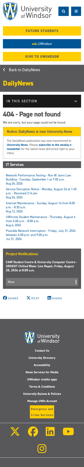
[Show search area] (63, 11)
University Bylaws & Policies (42, 394)
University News (17, 145)
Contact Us (42, 351)
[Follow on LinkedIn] (50, 434)
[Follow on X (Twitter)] (15, 434)
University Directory (42, 358)
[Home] (27, 11)
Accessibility (42, 365)
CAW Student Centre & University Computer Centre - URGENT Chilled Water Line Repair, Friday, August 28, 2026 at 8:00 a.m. (41, 266)
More (11, 282)
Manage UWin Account (42, 401)
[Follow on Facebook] (33, 434)
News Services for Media (42, 372)
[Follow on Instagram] (42, 451)
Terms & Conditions (42, 387)
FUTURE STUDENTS (42, 31)
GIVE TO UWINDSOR (42, 56)
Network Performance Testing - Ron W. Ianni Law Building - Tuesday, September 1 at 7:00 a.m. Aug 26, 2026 (38, 179)
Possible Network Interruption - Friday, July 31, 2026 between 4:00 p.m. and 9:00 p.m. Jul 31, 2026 (41, 235)
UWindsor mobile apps (42, 379)
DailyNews (31, 70)
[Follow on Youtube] (68, 434)
